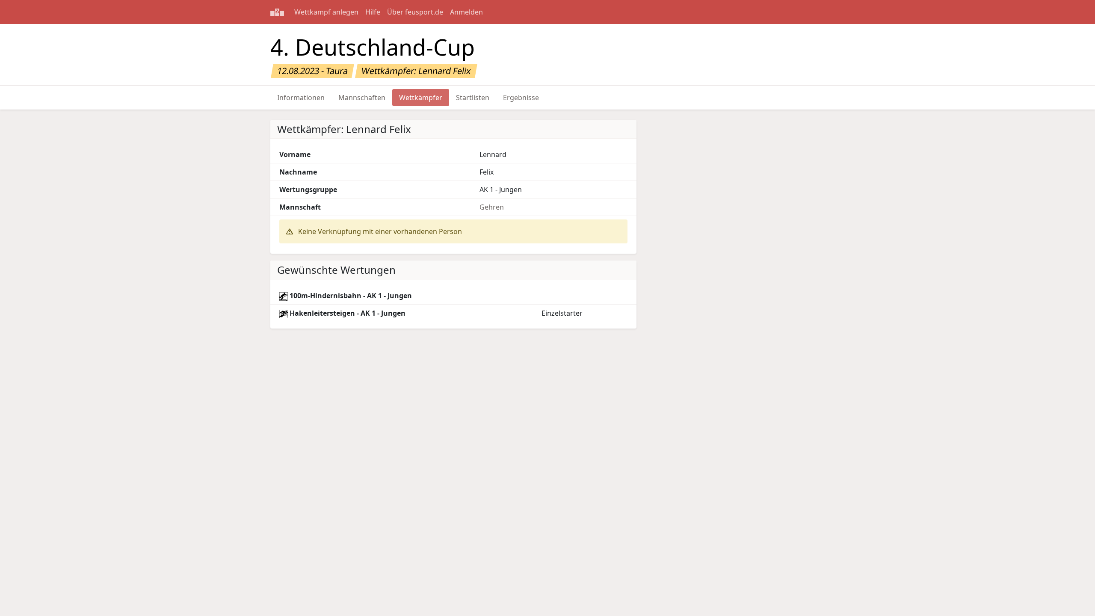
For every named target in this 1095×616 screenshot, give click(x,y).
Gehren (491, 207)
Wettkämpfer (420, 97)
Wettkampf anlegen (326, 12)
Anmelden (466, 12)
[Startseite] (277, 12)
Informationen (301, 97)
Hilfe (372, 12)
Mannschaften (361, 97)
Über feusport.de (415, 12)
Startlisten (472, 97)
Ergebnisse (521, 97)
